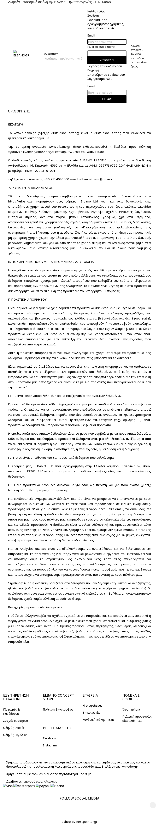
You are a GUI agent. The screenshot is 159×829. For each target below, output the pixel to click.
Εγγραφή (106, 99)
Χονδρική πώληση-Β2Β (98, 720)
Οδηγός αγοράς (14, 728)
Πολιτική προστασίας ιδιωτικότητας (137, 718)
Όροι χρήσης (131, 709)
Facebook (49, 738)
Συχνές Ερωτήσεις (16, 721)
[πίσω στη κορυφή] (153, 805)
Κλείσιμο (85, 774)
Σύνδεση (107, 59)
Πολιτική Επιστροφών (58, 709)
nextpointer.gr (87, 821)
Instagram (50, 745)
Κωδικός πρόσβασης (101, 46)
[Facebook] (74, 806)
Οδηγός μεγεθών (15, 735)
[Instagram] (84, 806)
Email (91, 35)
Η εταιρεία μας (92, 705)
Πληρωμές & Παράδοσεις (11, 711)
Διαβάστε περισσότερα (60, 774)
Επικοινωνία (91, 712)
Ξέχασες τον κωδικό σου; (105, 66)
